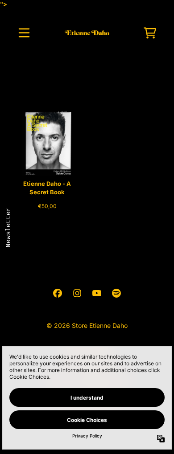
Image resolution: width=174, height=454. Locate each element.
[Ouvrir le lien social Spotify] (116, 293)
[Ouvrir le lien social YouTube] (97, 293)
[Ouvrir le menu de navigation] (24, 33)
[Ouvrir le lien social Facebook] (57, 293)
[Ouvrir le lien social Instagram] (77, 293)
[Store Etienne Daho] (87, 33)
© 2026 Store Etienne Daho (87, 325)
